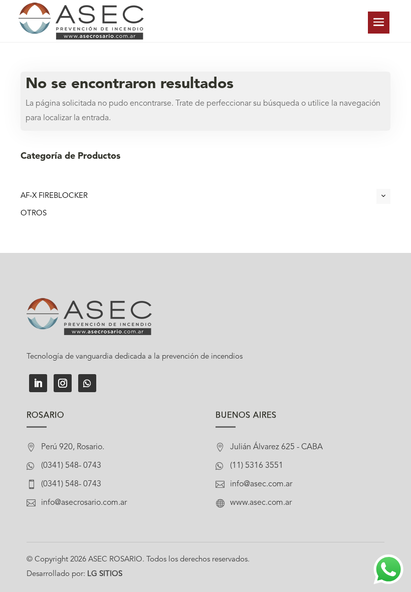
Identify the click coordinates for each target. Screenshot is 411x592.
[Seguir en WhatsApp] (87, 383)
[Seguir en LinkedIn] (38, 383)
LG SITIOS (104, 574)
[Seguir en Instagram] (63, 383)
